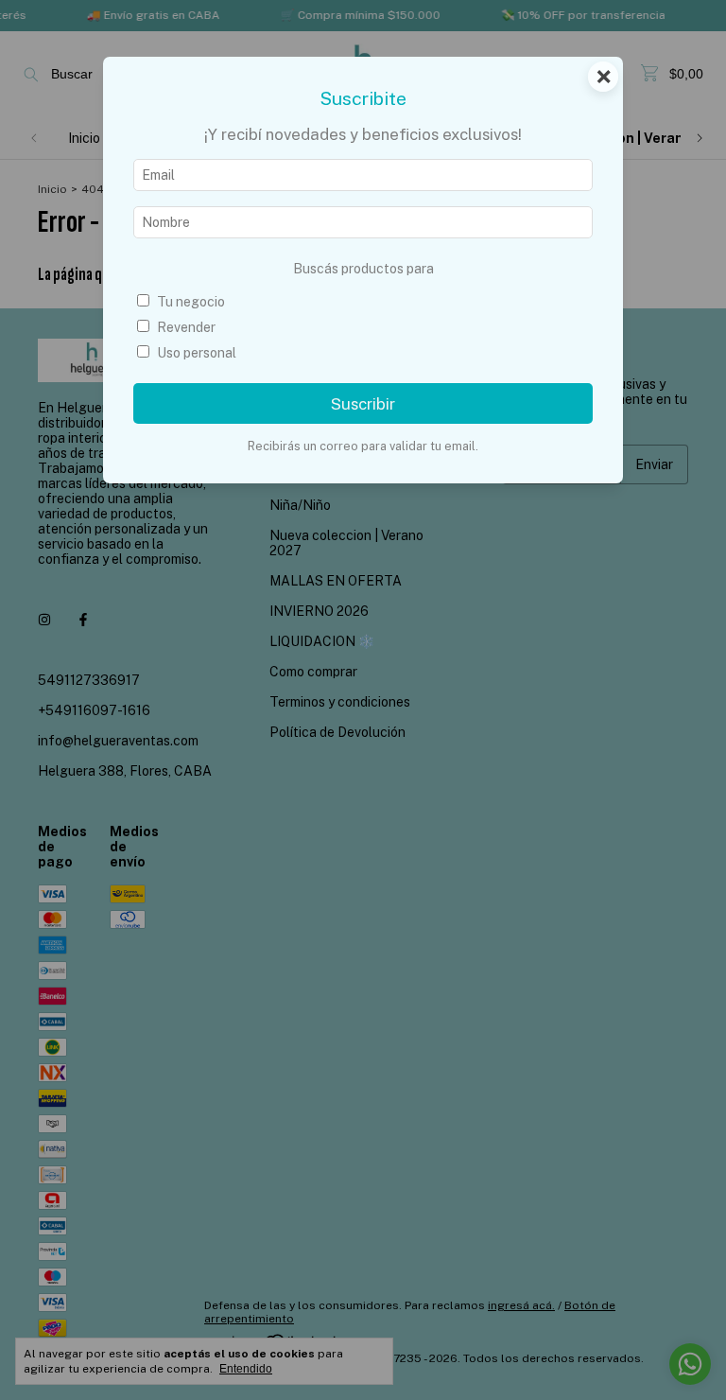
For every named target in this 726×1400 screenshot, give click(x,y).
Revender (186, 327)
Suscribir (363, 403)
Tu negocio (191, 301)
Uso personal (196, 352)
